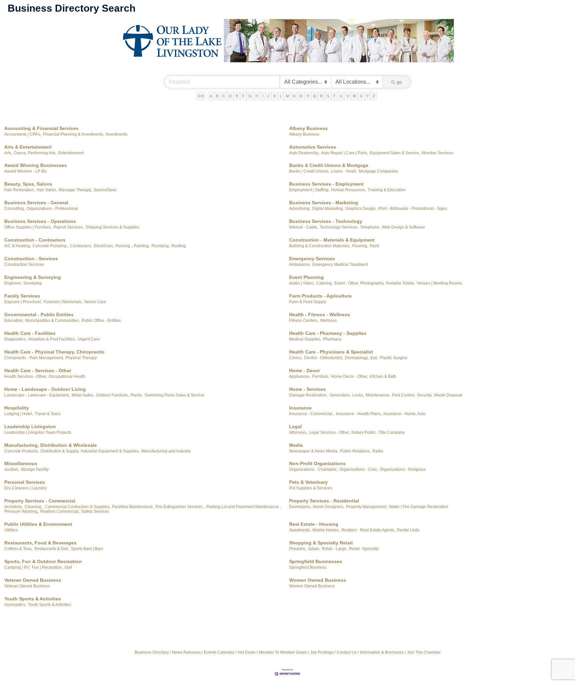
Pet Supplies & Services (310, 488)
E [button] (237, 96)
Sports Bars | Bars (87, 548)
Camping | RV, (17, 567)
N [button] (294, 96)
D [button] (230, 96)
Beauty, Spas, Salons (28, 184)
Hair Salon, (47, 190)
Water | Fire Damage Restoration (418, 506)
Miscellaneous (20, 463)
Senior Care (95, 302)
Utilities (11, 530)
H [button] (257, 96)
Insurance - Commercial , (311, 413)
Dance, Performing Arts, (35, 153)
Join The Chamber (424, 652)
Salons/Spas (105, 190)
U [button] (341, 96)
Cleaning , (34, 506)
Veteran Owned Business (32, 580)
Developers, (300, 506)
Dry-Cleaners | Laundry (25, 488)
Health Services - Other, (25, 376)
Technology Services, (339, 227)
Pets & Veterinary (308, 482)
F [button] (243, 96)
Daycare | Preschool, (23, 302)
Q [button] (314, 96)
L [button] (281, 96)
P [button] (308, 96)
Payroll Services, (69, 227)
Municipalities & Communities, (52, 320)
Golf (68, 567)
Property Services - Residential (324, 500)
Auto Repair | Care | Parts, (344, 153)
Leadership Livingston (30, 426)
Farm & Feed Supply (307, 302)
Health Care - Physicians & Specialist (331, 351)
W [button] (354, 96)
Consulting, (14, 208)
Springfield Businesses (315, 561)
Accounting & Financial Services (41, 128)
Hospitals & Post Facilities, (52, 339)
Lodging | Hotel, (18, 413)
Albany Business (308, 128)
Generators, (340, 395)
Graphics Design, (361, 208)
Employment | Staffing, (309, 190)
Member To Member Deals (283, 652)
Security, (424, 395)
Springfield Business (307, 567)
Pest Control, (403, 395)
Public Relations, (355, 451)
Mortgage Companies (378, 171)
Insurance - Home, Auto (404, 413)
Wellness (328, 320)
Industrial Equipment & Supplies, (110, 451)
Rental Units (408, 530)
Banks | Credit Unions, (309, 171)
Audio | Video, (301, 283)
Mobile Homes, (326, 530)
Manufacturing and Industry (166, 451)
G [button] (250, 96)
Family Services (22, 296)
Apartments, (300, 530)
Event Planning (306, 277)
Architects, (13, 506)
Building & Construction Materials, (319, 246)
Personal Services (24, 482)
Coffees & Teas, (18, 548)
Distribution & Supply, (60, 451)
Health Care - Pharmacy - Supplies (327, 333)
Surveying (32, 283)
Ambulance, (300, 264)
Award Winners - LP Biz (25, 171)
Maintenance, (378, 395)
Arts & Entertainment (28, 147)
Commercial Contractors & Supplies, (77, 506)
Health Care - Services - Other (37, 370)
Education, (14, 320)
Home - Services (307, 389)
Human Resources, (348, 190)
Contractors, (81, 246)
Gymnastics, (15, 604)
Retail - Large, (334, 548)
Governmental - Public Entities (39, 314)
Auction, (11, 469)
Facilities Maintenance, (133, 506)
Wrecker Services (437, 153)
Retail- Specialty (364, 548)
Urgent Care (89, 339)
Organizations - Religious (403, 469)
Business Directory (152, 652)
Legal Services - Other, (329, 432)
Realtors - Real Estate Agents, (368, 530)
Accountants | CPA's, (22, 134)
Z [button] (374, 96)
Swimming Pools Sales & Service (174, 395)
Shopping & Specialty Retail (321, 542)
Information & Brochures (382, 652)
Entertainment (71, 153)
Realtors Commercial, (60, 511)
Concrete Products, (21, 451)
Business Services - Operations (40, 221)
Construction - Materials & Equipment (332, 240)
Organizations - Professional (52, 208)
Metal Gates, (83, 395)
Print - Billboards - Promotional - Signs (412, 208)
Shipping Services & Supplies (112, 227)
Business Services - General (36, 202)
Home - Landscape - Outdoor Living (45, 389)
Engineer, (13, 283)
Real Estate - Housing (313, 524)
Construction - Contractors (35, 240)
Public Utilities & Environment (38, 524)
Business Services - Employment (326, 184)
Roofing (178, 246)
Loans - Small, (344, 171)
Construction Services (24, 264)
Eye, (374, 357)
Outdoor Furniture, (112, 395)
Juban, (314, 548)
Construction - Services (31, 258)
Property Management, (366, 506)
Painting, (142, 246)
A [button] (211, 96)
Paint (374, 246)
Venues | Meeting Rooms (439, 283)
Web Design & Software (403, 227)
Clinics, (295, 357)
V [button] (347, 96)
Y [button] (367, 96)
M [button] (287, 96)
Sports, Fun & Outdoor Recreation (43, 561)
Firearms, (297, 548)
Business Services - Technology (325, 221)
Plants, (136, 395)
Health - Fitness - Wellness (319, 314)
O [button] (300, 96)
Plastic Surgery (393, 357)
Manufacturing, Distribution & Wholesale (50, 445)
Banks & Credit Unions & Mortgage (328, 165)
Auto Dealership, (304, 153)
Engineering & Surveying (32, 277)
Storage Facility (35, 469)
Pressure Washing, (21, 511)
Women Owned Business (317, 580)
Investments (116, 134)
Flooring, (360, 246)
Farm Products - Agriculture (320, 296)
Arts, (8, 153)
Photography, (372, 283)
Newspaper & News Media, (313, 451)
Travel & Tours (48, 413)
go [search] (399, 82)
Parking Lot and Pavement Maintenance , (243, 506)
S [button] (328, 96)
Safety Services (95, 511)
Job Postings (321, 652)
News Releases (186, 652)
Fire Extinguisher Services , (180, 506)
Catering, (324, 283)
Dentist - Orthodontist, (323, 357)
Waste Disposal (448, 395)
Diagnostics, (15, 339)
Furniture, (320, 376)
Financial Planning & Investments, (73, 134)
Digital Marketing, (328, 208)
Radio (377, 451)
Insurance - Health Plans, (359, 413)
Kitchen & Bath (383, 376)
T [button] (334, 96)
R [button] (321, 96)
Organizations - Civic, (358, 469)
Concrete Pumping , (51, 246)
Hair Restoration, (19, 190)
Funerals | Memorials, (63, 302)
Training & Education (387, 190)
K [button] (275, 96)
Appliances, (299, 376)
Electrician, (104, 246)
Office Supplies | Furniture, (28, 227)
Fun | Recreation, (47, 567)
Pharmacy (332, 339)
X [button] (361, 96)
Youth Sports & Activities (32, 598)
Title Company (391, 432)
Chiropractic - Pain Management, (34, 357)
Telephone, (370, 227)
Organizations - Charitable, (313, 469)
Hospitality (16, 407)
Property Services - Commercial (39, 500)
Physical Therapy (81, 357)
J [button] (268, 96)
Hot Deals (247, 652)
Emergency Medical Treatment (340, 264)
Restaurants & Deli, (51, 548)
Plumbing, (160, 246)
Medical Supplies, (305, 339)
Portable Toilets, (400, 283)
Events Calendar (219, 652)
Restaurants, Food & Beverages (40, 542)
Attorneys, (298, 432)
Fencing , (123, 246)
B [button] (217, 96)
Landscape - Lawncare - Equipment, (37, 395)
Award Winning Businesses (35, 165)
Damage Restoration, (308, 395)
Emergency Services (312, 258)
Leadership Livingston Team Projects (37, 432)
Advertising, (299, 208)
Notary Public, (364, 432)
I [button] (262, 96)
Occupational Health (67, 376)
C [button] (223, 96)
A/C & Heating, (17, 246)
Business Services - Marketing (323, 202)
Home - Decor (304, 370)
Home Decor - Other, (349, 376)
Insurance (300, 407)
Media (296, 445)
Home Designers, (328, 506)
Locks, (358, 395)
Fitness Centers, (303, 320)
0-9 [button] (201, 96)
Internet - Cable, (303, 227)
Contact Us (347, 652)
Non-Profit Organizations (317, 463)
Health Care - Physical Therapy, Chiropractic (54, 351)
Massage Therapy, (75, 190)
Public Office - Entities (101, 320)
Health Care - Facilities (30, 333)
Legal (295, 426)
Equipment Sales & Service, (395, 153)
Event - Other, (346, 283)
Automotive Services (312, 147)
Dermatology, (357, 357)
